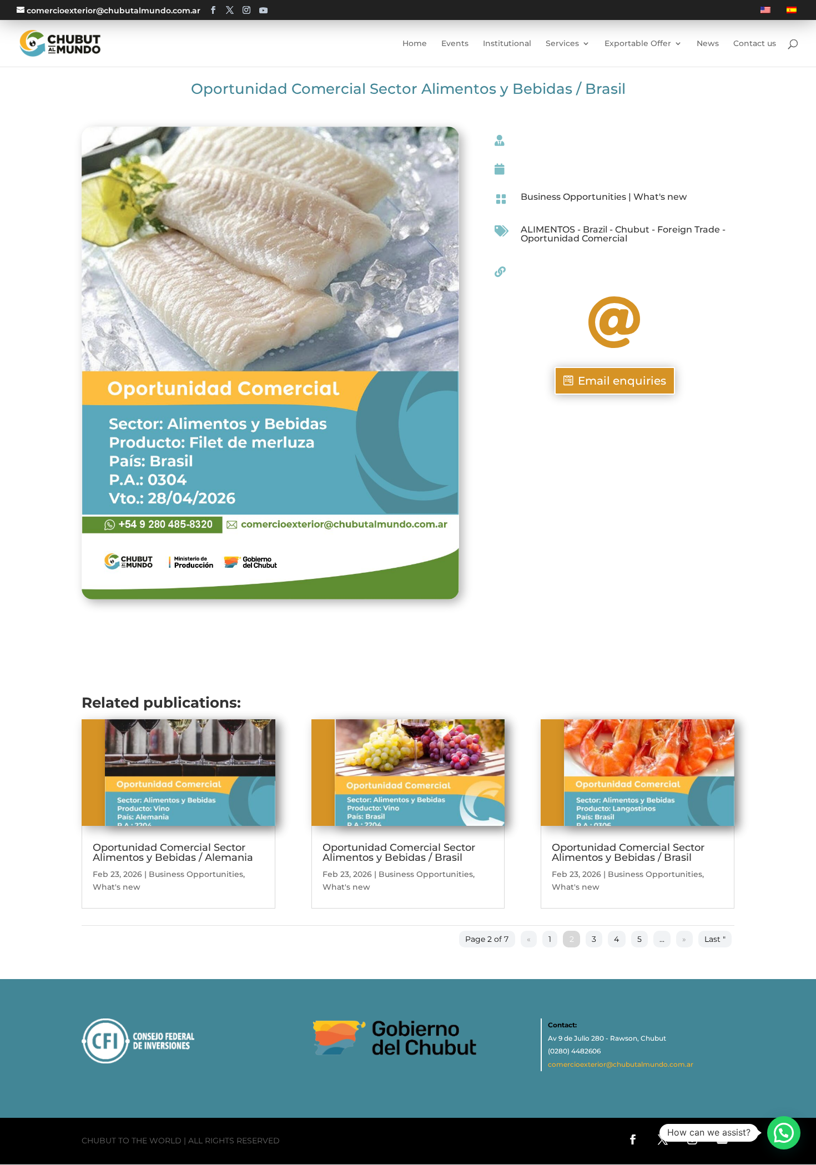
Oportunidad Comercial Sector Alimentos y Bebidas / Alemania (173, 852)
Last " (715, 939)
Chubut (632, 229)
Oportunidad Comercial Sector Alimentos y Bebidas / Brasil (399, 852)
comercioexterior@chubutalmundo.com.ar (620, 1064)
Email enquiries (622, 380)
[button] (783, 1132)
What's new (660, 196)
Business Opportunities (573, 196)
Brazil (595, 229)
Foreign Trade (688, 229)
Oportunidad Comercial (574, 238)
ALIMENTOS (548, 229)
